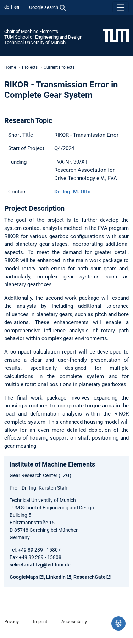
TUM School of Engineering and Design (43, 37)
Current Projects (59, 67)
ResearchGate (89, 577)
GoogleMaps (24, 577)
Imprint (40, 621)
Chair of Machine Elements (31, 31)
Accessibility (74, 621)
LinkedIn (56, 577)
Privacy (11, 621)
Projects (30, 67)
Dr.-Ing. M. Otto (72, 191)
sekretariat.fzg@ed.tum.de (40, 565)
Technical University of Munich (35, 42)
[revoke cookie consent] (118, 623)
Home (10, 67)
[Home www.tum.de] (116, 35)
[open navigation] (120, 7)
